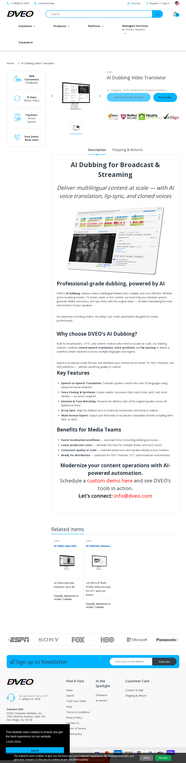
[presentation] (8, 640)
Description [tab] (97, 150)
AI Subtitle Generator (99, 546)
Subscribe (164, 661)
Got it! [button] (35, 750)
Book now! (31, 140)
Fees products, (147, 90)
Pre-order (165, 97)
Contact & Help (46, 3)
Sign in (165, 3)
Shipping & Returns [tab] (127, 150)
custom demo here (110, 480)
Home (10, 63)
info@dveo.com (133, 495)
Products (161, 90)
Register (154, 3)
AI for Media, (131, 90)
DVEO (110, 72)
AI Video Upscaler (65, 546)
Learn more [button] (13, 741)
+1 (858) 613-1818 (29, 699)
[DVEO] (20, 14)
